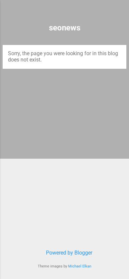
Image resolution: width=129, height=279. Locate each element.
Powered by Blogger (68, 253)
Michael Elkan (79, 266)
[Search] (120, 13)
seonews (64, 27)
